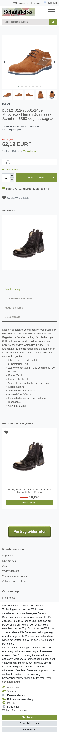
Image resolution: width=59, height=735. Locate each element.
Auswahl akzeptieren (29, 723)
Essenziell (13, 687)
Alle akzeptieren (29, 717)
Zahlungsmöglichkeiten (15, 581)
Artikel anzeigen (29, 502)
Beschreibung (12, 289)
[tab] (29, 289)
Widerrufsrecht (10, 570)
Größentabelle (11, 169)
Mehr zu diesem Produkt (18, 298)
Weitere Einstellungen (14, 710)
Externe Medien (16, 695)
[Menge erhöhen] (12, 175)
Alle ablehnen (29, 729)
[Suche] (53, 22)
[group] (29, 242)
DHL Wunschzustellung (20, 699)
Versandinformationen (14, 576)
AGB (5, 565)
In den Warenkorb (35, 177)
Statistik (11, 691)
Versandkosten (29, 151)
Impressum (8, 555)
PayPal (11, 702)
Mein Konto (8, 597)
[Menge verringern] (12, 180)
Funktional (13, 706)
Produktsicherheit (14, 307)
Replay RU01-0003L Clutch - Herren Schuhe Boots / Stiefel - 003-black (29, 490)
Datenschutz (9, 560)
